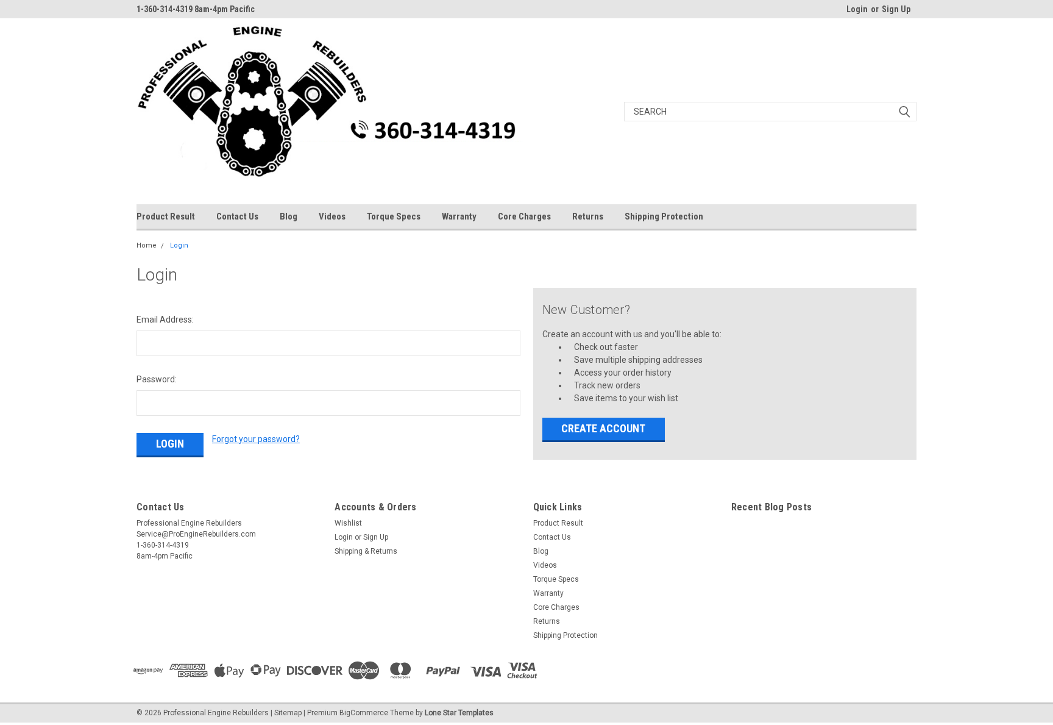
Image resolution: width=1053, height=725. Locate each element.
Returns (587, 216)
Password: (156, 379)
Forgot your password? (256, 439)
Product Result (165, 216)
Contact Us (237, 216)
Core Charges (524, 216)
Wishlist (348, 523)
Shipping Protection (664, 216)
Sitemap (288, 713)
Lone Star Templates (459, 713)
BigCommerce (363, 713)
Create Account (603, 428)
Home (146, 245)
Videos (332, 216)
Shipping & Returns (366, 551)
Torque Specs (393, 216)
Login (857, 9)
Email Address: (165, 319)
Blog (288, 216)
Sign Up (896, 9)
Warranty (459, 216)
